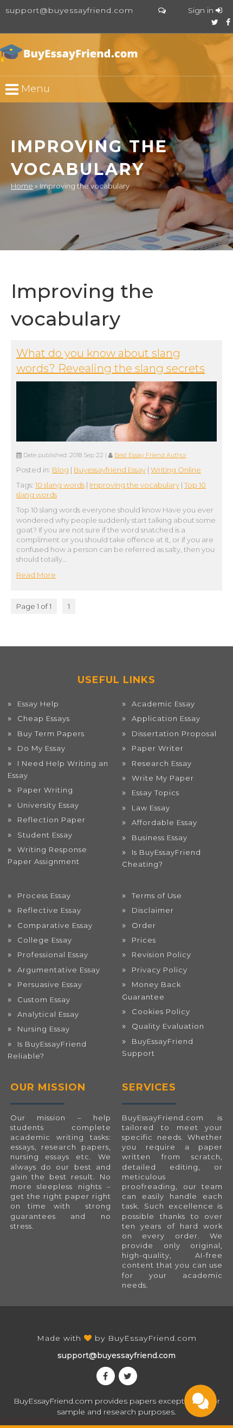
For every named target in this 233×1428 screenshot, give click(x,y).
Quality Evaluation (168, 1026)
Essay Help (38, 703)
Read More (36, 574)
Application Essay (166, 718)
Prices (144, 940)
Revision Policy (161, 954)
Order (144, 925)
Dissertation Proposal (174, 733)
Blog (60, 469)
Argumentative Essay (58, 969)
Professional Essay (52, 954)
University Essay (48, 805)
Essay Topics (155, 792)
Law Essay (151, 807)
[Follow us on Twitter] (214, 22)
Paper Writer (158, 748)
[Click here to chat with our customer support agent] (162, 10)
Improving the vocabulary (134, 485)
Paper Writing (45, 790)
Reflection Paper (51, 819)
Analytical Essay (48, 1014)
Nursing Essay (43, 1028)
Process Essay (44, 895)
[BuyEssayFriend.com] (70, 53)
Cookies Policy (161, 1011)
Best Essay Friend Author (150, 455)
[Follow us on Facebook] (228, 22)
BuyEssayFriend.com (152, 1338)
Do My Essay (41, 748)
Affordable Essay (164, 822)
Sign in (202, 10)
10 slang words (60, 485)
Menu (34, 89)
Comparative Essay (55, 925)
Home (22, 185)
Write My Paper (163, 778)
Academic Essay (163, 703)
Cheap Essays (43, 718)
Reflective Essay (49, 910)
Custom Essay (43, 999)
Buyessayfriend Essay (110, 469)
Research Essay (162, 763)
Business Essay (159, 837)
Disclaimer (153, 910)
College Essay (44, 940)
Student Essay (45, 834)
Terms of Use (157, 895)
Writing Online (176, 469)
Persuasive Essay (49, 984)
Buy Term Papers (51, 733)
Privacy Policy (159, 969)
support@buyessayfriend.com (69, 10)
